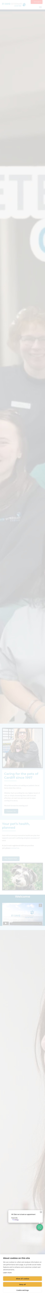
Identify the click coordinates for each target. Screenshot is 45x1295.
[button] (40, 1227)
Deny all (22, 1284)
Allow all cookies (22, 1279)
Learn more (7, 1272)
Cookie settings (22, 1290)
